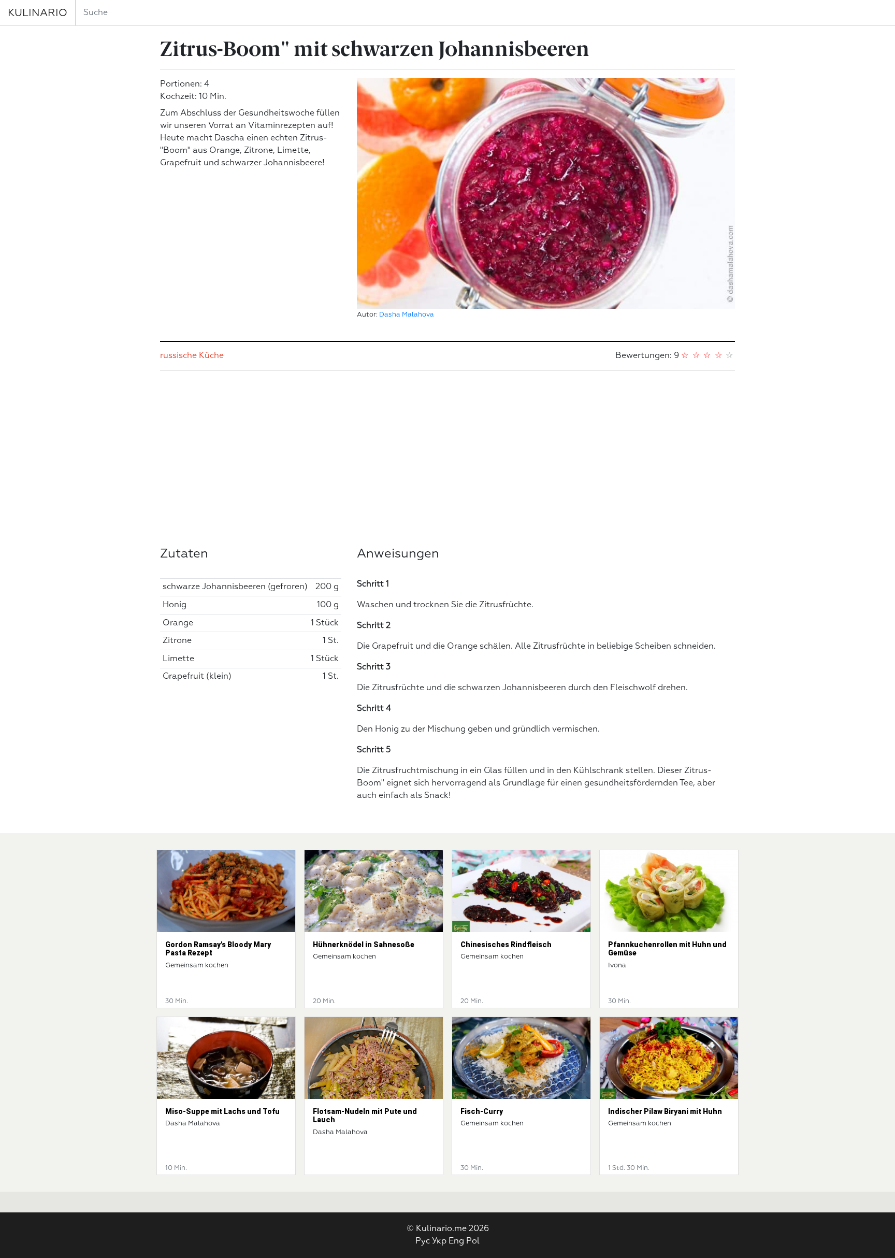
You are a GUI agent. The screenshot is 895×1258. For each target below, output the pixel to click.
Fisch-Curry (481, 1111)
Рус (422, 1241)
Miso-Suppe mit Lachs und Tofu (222, 1111)
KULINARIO (37, 13)
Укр (439, 1241)
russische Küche (192, 356)
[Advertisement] (447, 458)
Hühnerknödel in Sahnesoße (363, 944)
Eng (456, 1241)
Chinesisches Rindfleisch (506, 944)
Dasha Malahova (406, 314)
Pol (473, 1241)
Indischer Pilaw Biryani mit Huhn (665, 1111)
